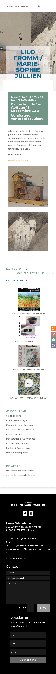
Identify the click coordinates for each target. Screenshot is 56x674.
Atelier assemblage (16, 420)
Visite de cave (13, 415)
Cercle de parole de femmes (21, 475)
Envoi (43, 607)
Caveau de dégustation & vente (23, 425)
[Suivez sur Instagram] (31, 513)
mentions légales (16, 558)
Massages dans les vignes (20, 470)
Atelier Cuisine (14, 434)
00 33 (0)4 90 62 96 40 (24, 538)
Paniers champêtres (17, 452)
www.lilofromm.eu (18, 160)
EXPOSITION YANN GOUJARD (29, 342)
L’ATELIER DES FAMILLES (20, 429)
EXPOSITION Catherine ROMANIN (29, 370)
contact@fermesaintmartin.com (25, 545)
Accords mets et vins (17, 443)
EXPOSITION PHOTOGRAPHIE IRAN (28, 398)
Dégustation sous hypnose (20, 438)
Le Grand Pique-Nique (18, 448)
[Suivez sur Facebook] (25, 513)
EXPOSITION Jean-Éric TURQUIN (28, 313)
